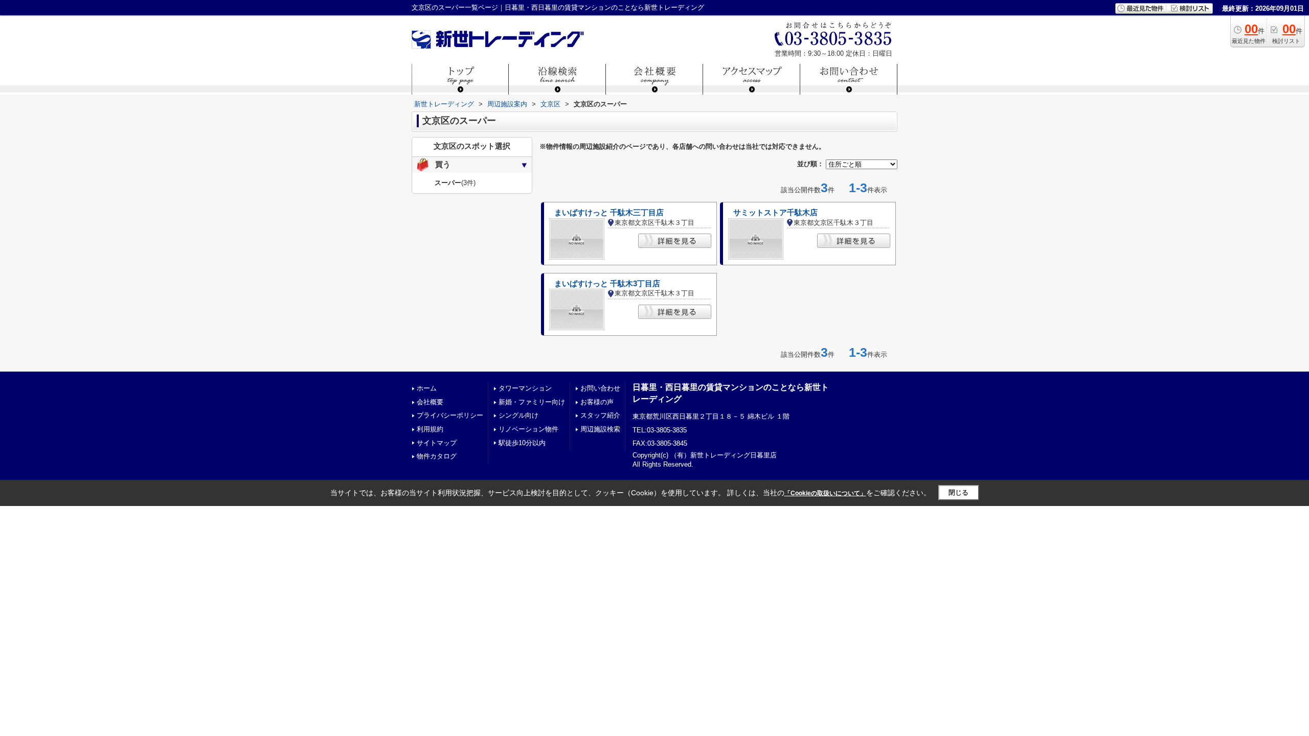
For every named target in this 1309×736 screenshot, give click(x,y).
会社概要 (430, 402)
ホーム (427, 388)
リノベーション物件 (528, 429)
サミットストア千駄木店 (775, 213)
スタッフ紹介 (600, 415)
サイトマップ (437, 443)
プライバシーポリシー (450, 415)
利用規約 (430, 429)
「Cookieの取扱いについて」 (825, 493)
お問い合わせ (600, 388)
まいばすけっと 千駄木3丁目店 (607, 284)
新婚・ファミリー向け (532, 402)
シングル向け (518, 415)
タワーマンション (525, 388)
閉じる (958, 492)
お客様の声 (597, 402)
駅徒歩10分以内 (522, 443)
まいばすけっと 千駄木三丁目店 (609, 213)
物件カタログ (437, 456)
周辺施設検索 (600, 429)
